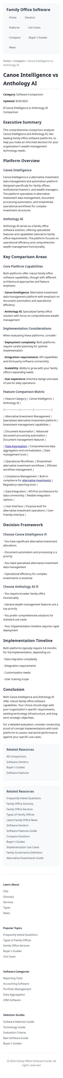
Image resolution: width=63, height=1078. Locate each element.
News (12, 47)
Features (14, 27)
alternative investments (36, 480)
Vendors (30, 17)
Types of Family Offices (20, 814)
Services (8, 902)
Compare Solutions (18, 836)
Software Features (17, 773)
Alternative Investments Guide (24, 858)
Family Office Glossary (19, 803)
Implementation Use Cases (22, 847)
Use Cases (34, 27)
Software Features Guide (21, 831)
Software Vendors (17, 762)
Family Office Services (19, 809)
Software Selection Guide (18, 1021)
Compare (14, 37)
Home (12, 17)
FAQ (5, 891)
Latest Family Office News (22, 820)
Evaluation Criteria (14, 1032)
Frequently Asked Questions (23, 798)
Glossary (8, 896)
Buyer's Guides (38, 37)
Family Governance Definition (24, 852)
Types (6, 907)
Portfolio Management (17, 989)
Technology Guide (14, 1027)
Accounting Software (16, 983)
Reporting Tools (13, 978)
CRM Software (12, 1000)
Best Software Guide (15, 1038)
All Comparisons (16, 756)
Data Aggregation (16, 446)
